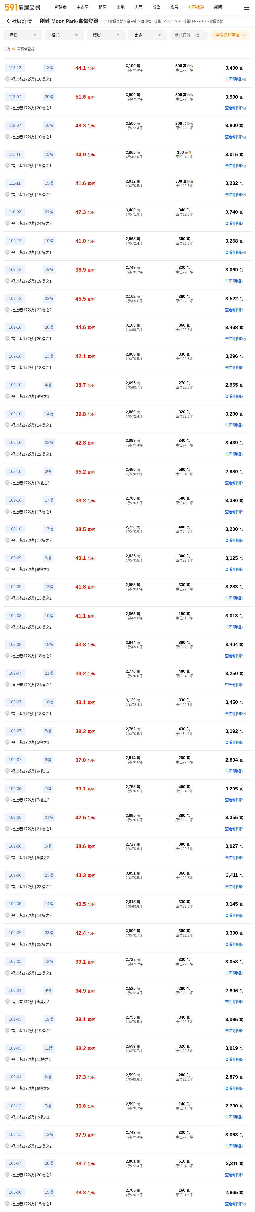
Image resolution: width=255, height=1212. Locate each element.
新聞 (218, 7)
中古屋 (83, 7)
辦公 (156, 7)
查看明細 (233, 79)
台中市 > (133, 21)
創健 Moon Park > (169, 21)
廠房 (174, 7)
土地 (121, 7)
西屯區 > (148, 21)
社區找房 (196, 7)
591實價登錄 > (114, 21)
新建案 (61, 7)
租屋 (103, 7)
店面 (138, 7)
